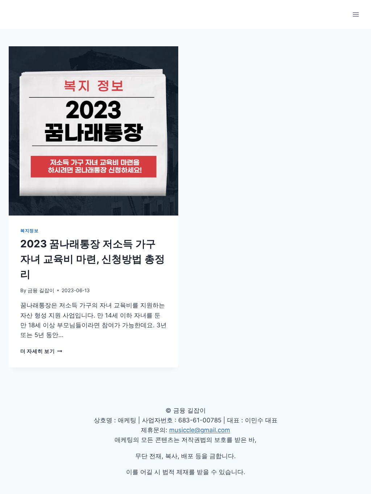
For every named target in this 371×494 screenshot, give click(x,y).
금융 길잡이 (41, 290)
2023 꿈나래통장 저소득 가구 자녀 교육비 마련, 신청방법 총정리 (92, 259)
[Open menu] (355, 14)
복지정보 (29, 230)
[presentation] (93, 131)
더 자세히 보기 (41, 351)
